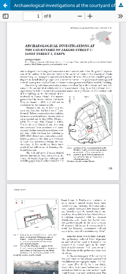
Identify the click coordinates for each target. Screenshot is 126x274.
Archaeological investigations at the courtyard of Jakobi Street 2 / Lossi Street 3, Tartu (70, 5)
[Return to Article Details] (5, 5)
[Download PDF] (120, 5)
